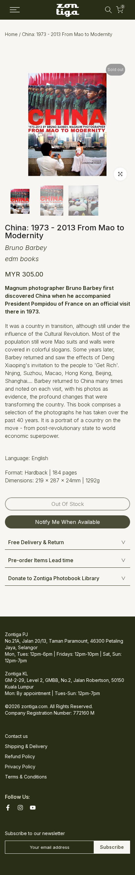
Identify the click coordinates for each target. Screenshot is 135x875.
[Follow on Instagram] (20, 808)
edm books (22, 259)
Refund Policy (20, 756)
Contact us (16, 736)
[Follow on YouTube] (33, 808)
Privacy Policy (20, 766)
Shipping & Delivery (26, 746)
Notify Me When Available (67, 522)
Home (11, 34)
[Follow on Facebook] (8, 808)
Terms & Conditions (26, 776)
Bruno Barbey (26, 248)
